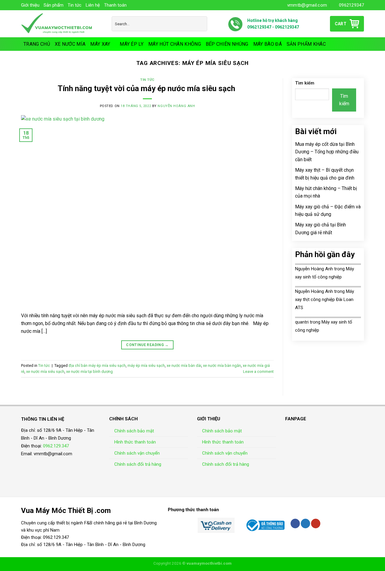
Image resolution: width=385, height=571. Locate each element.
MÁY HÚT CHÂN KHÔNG (174, 44)
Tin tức (75, 5)
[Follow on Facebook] (295, 523)
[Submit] (201, 24)
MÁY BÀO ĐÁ (267, 44)
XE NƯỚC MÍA (70, 44)
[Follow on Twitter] (305, 523)
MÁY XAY (100, 44)
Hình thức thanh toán (135, 442)
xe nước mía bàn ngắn (222, 365)
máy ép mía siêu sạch (146, 365)
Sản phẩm (53, 5)
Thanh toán (115, 5)
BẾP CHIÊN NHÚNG (227, 44)
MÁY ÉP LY (131, 44)
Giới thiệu (30, 5)
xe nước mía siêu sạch (45, 371)
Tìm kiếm (304, 83)
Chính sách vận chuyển (137, 453)
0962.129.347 (56, 446)
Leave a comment (258, 371)
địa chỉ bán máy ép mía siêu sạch (97, 365)
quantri (302, 322)
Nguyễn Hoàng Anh (176, 106)
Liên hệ (93, 5)
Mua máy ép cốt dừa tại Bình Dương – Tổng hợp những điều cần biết (327, 151)
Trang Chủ (36, 44)
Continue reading (147, 345)
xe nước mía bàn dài (184, 365)
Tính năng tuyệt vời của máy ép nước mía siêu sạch (147, 88)
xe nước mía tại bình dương (89, 371)
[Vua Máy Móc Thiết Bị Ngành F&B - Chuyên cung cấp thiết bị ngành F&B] (62, 23)
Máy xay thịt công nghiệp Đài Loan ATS (324, 299)
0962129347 (259, 27)
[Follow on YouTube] (315, 523)
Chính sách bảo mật (134, 431)
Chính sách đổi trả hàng (137, 464)
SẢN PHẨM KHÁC (306, 44)
